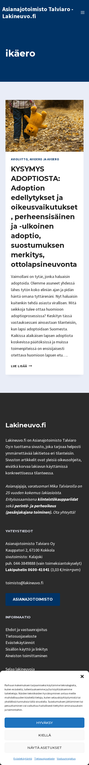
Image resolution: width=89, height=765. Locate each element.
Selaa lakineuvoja (20, 669)
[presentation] (44, 126)
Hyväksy (44, 722)
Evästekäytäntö (22, 758)
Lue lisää (21, 366)
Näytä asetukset (44, 747)
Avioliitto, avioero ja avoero (35, 159)
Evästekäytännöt (20, 642)
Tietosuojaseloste (44, 758)
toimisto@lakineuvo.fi (24, 582)
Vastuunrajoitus (66, 758)
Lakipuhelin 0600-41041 (27, 569)
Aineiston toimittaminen (26, 655)
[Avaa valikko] (82, 12)
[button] (82, 676)
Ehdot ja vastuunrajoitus (26, 629)
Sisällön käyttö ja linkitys (26, 649)
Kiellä (44, 735)
